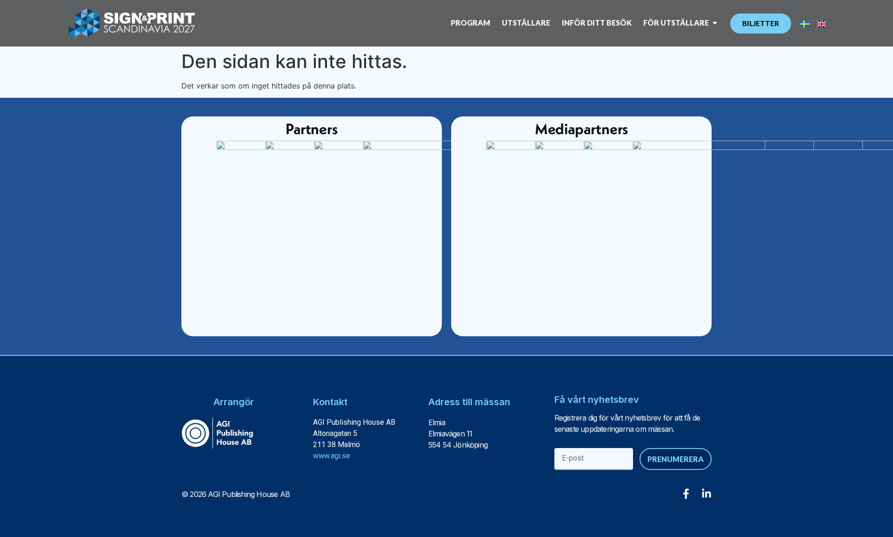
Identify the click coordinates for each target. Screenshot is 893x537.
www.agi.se (331, 455)
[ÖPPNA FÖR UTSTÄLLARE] (715, 22)
